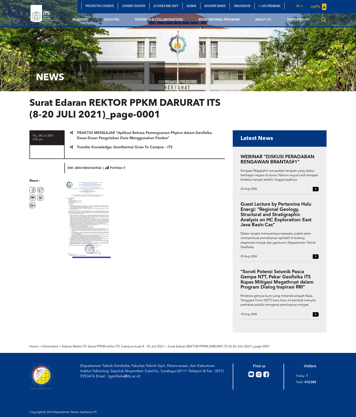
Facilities (111, 19)
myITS (316, 6)
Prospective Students (99, 6)
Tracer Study (298, 19)
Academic (80, 19)
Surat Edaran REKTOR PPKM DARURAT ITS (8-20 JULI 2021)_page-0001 (219, 346)
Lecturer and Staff (166, 6)
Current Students (133, 6)
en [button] (298, 6)
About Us (263, 19)
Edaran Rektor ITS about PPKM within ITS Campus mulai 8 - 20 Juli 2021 (113, 346)
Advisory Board (215, 6)
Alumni (191, 6)
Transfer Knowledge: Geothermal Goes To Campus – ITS (125, 147)
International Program (219, 19)
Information (50, 346)
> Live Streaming (269, 6)
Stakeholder (242, 6)
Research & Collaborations (159, 19)
